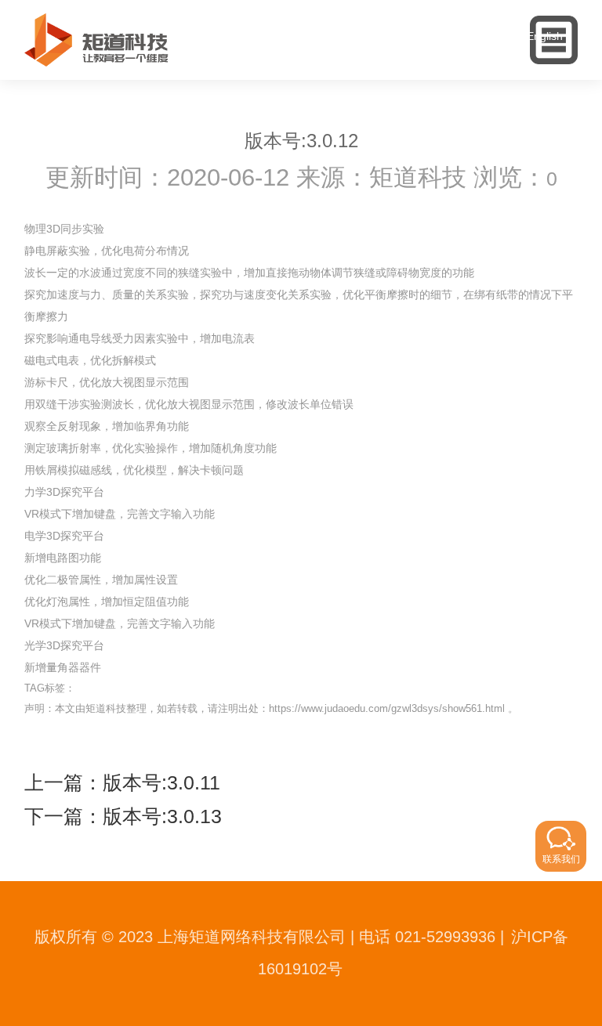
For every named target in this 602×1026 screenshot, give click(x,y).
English (545, 36)
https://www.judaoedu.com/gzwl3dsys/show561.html (387, 708)
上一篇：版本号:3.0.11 (122, 782)
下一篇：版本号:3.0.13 (123, 816)
